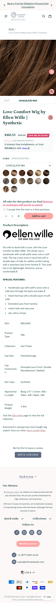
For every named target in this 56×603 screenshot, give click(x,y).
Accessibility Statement (33, 599)
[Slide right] (51, 5)
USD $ (28, 572)
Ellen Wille (17, 415)
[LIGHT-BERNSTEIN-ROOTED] (6, 189)
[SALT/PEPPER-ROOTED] (6, 181)
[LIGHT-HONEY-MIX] (38, 173)
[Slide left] (4, 5)
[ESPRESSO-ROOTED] (46, 181)
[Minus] (6, 216)
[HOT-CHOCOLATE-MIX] (30, 173)
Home (11, 29)
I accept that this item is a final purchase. (28, 209)
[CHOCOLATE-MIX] (6, 173)
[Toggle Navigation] (6, 16)
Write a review (28, 455)
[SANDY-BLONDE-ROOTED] (22, 181)
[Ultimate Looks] (18, 16)
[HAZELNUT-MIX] (22, 173)
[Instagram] (31, 532)
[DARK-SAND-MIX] (14, 173)
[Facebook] (16, 532)
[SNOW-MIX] (38, 181)
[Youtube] (24, 532)
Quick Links (11, 518)
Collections (39, 518)
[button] (43, 16)
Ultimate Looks (12, 492)
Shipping (8, 140)
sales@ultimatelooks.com (31, 561)
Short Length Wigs (36, 430)
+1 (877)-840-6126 (28, 554)
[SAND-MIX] (14, 181)
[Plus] (19, 216)
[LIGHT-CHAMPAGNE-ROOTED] (14, 189)
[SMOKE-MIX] (30, 181)
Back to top (26, 476)
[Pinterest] (39, 532)
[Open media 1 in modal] (28, 68)
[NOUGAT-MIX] (46, 173)
